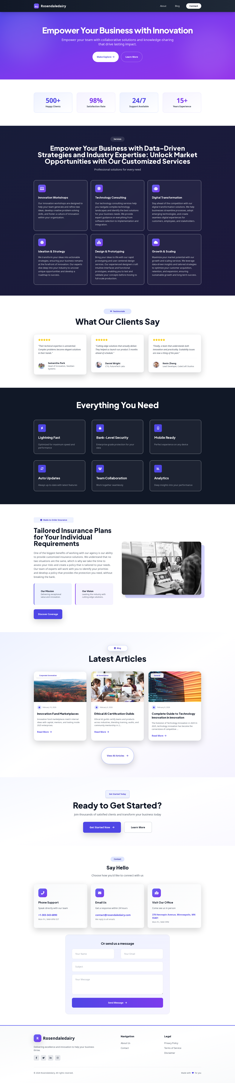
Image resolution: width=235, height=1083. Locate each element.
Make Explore (104, 56)
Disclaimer (169, 1052)
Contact (193, 5)
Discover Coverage (48, 614)
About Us (125, 1043)
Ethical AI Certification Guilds (114, 713)
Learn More (132, 56)
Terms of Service (172, 1048)
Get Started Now (100, 827)
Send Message (116, 1002)
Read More (43, 731)
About (163, 5)
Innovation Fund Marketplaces (58, 713)
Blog (177, 5)
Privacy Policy (171, 1043)
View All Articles (115, 755)
